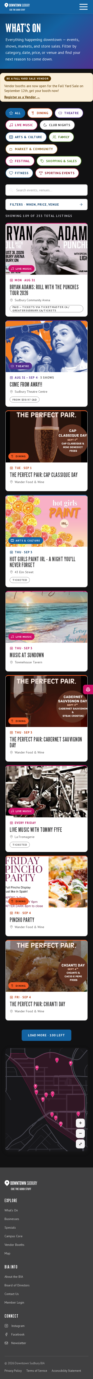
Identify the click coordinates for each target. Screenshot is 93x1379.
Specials (10, 1227)
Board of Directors (17, 1285)
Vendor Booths (14, 1245)
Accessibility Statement (66, 1371)
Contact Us (12, 1294)
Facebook (17, 1334)
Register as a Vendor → (22, 97)
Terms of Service (36, 1371)
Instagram (18, 1326)
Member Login (14, 1302)
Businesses (12, 1219)
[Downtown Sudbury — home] (17, 7)
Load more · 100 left (46, 1035)
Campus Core (14, 1236)
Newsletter (18, 1343)
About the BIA (14, 1277)
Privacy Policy (13, 1371)
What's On (11, 1210)
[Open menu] (83, 7)
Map (7, 1253)
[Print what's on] (88, 689)
